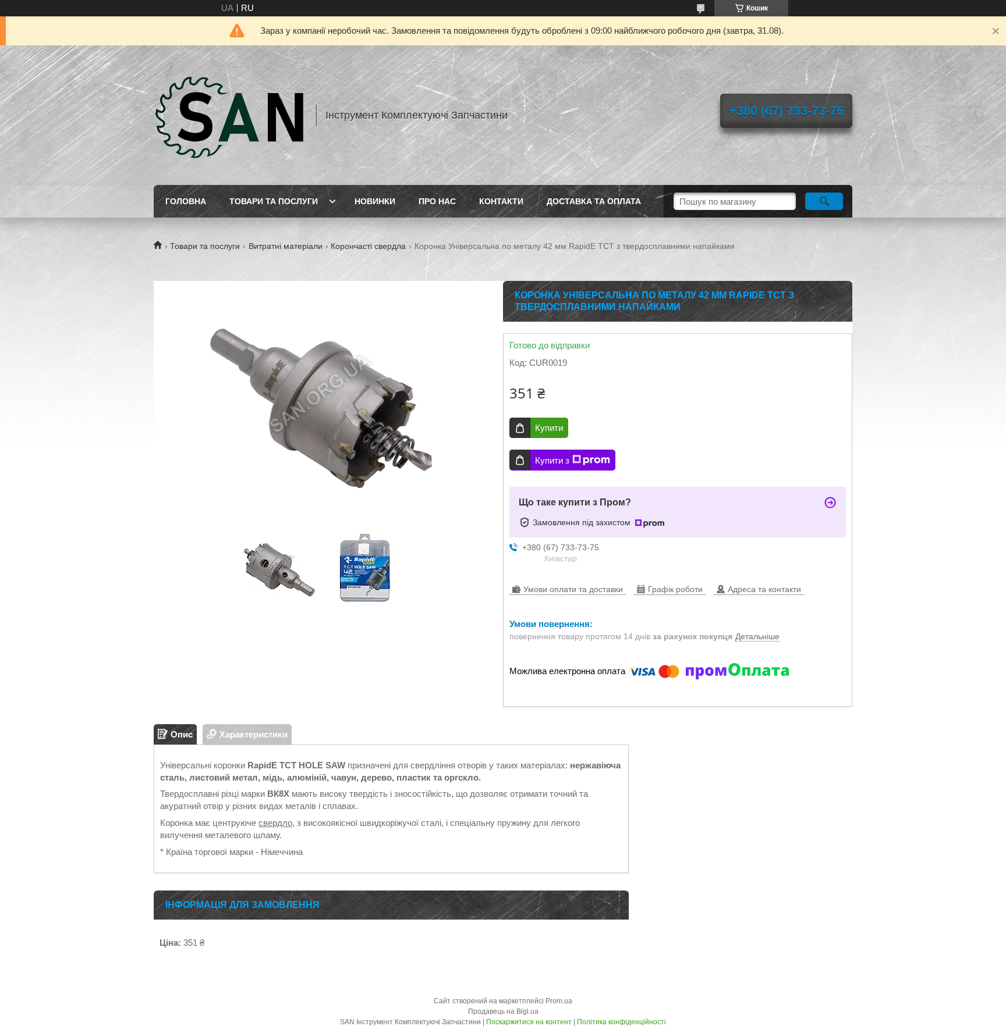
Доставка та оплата (594, 201)
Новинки (375, 201)
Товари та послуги (273, 201)
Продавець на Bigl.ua (503, 1011)
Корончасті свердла (368, 246)
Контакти (501, 201)
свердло (275, 823)
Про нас (437, 201)
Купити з (552, 460)
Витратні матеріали (286, 246)
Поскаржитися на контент (529, 1022)
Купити (549, 428)
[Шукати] (824, 201)
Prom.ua (558, 1001)
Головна (185, 201)
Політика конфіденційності (621, 1022)
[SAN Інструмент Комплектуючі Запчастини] (229, 115)
